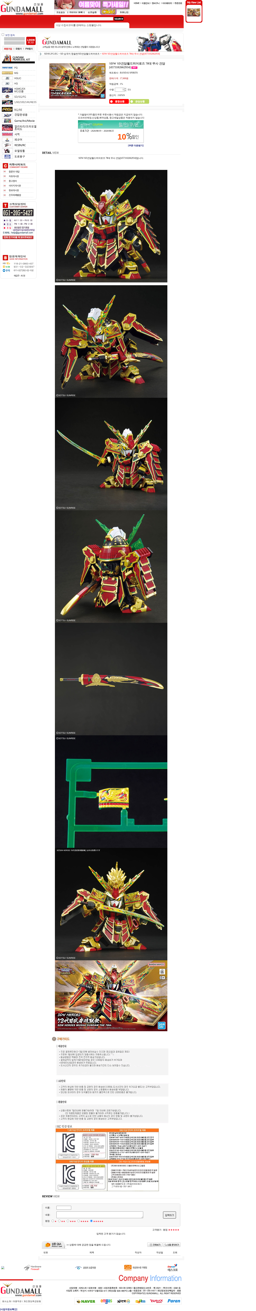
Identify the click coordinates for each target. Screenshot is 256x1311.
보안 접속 (10, 35)
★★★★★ (98, 1221)
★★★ (73, 1221)
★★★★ (84, 1221)
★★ (63, 1221)
